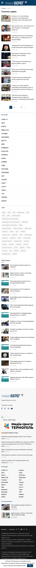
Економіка (5, 137)
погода (4, 244)
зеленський (6, 234)
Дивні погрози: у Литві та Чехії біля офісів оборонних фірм (20, 274)
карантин (14, 234)
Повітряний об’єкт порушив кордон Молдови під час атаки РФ (20, 314)
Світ (2, 176)
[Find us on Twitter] (5, 409)
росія (16, 247)
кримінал (12, 238)
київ (21, 234)
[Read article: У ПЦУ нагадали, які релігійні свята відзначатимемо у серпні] (6, 63)
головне (4, 231)
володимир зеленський (9, 225)
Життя (3, 140)
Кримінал (4, 148)
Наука (3, 158)
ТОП (2, 193)
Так (30, 565)
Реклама (3, 529)
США (8, 215)
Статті (3, 186)
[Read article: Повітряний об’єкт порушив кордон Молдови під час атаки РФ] (5, 315)
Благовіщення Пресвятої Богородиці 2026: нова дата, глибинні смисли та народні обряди (22, 37)
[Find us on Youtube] (12, 409)
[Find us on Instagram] (8, 409)
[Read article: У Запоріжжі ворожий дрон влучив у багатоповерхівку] (5, 347)
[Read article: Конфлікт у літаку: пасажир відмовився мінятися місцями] (5, 323)
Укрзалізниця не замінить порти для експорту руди (16, 455)
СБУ (3, 215)
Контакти (12, 529)
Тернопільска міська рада (10, 218)
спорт (28, 247)
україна (16, 250)
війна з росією (18, 228)
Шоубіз (3, 201)
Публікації (5, 172)
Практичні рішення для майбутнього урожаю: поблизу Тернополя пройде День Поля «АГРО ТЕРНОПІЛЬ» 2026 (17, 444)
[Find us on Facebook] (1, 409)
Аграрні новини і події (10, 433)
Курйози (4, 155)
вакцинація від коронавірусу (11, 222)
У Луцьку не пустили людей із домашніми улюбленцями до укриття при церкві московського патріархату (22, 87)
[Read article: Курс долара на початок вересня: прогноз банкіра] (5, 290)
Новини (4, 162)
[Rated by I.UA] (5, 417)
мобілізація (26, 238)
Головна (3, 8)
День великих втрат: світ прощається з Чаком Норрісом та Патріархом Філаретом (23, 28)
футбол (15, 254)
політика (18, 244)
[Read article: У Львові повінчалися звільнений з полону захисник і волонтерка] (6, 79)
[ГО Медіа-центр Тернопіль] (18, 424)
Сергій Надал (16, 215)
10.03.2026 (15, 41)
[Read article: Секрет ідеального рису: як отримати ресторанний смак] (5, 355)
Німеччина (21, 212)
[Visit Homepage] (16, 3)
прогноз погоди (7, 247)
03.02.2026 (15, 49)
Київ (2, 144)
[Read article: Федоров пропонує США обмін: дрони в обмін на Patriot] (5, 379)
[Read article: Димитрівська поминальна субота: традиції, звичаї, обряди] (6, 55)
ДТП (9, 212)
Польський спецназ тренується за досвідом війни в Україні (20, 282)
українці (23, 250)
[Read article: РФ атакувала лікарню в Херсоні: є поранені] (5, 267)
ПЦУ (27, 212)
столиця (4, 250)
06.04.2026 (15, 22)
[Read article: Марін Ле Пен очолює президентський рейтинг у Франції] (5, 371)
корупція (4, 238)
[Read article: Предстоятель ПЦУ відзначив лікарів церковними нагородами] (6, 71)
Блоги (3, 126)
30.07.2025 (15, 73)
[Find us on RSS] (26, 529)
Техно (3, 190)
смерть (22, 247)
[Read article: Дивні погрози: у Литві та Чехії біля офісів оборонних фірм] (5, 274)
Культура (4, 151)
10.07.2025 (15, 91)
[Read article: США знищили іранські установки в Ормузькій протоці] (5, 363)
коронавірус (28, 234)
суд (11, 250)
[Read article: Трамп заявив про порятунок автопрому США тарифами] (5, 339)
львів (19, 238)
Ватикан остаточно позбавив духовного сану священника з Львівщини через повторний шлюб (22, 18)
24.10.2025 (15, 57)
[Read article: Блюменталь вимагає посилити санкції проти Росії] (5, 331)
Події (3, 165)
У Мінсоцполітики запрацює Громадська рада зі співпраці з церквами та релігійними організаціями (23, 97)
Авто (3, 123)
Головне (4, 133)
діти (17, 231)
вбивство (25, 222)
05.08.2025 (15, 65)
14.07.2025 (15, 81)
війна (20, 225)
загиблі (23, 231)
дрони (11, 231)
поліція (26, 244)
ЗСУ (14, 212)
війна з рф (28, 228)
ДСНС (4, 212)
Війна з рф (5, 130)
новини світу (18, 241)
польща (11, 244)
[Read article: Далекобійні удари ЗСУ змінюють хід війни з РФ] (5, 299)
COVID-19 (4, 119)
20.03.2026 (15, 32)
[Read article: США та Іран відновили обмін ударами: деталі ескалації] (5, 307)
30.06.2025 (15, 101)
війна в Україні (6, 228)
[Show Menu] (2, 3)
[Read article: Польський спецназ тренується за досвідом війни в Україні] (5, 283)
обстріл (26, 241)
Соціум (4, 179)
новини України (7, 241)
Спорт (3, 183)
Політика (4, 169)
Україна (4, 197)
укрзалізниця (6, 254)
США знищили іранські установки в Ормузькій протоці (20, 362)
